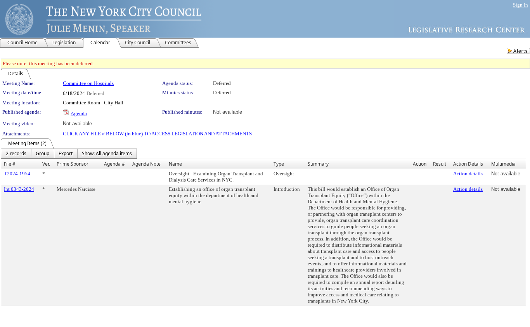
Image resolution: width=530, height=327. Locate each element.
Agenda (79, 113)
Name (175, 164)
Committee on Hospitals (88, 83)
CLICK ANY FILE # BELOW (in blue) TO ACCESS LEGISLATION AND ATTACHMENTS (157, 134)
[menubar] (69, 154)
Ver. (46, 164)
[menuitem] (16, 153)
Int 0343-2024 (19, 189)
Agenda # (114, 164)
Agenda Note (146, 164)
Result (439, 164)
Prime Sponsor (72, 164)
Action (419, 164)
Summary (318, 164)
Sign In (520, 5)
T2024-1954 (17, 173)
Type (279, 164)
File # (10, 164)
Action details (468, 173)
